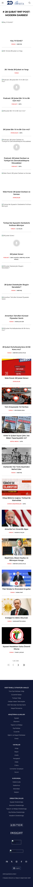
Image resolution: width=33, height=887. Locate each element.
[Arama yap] (29, 3)
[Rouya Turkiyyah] (16, 851)
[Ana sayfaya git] (15, 3)
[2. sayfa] (18, 665)
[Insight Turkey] (16, 833)
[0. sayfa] (13, 665)
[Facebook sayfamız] (21, 862)
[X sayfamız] (12, 861)
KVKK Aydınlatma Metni (9, 874)
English (17, 868)
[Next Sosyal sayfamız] (7, 861)
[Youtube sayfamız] (26, 862)
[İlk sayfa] (8, 665)
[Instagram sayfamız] (16, 861)
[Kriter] (16, 825)
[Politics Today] (16, 842)
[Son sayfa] (24, 665)
